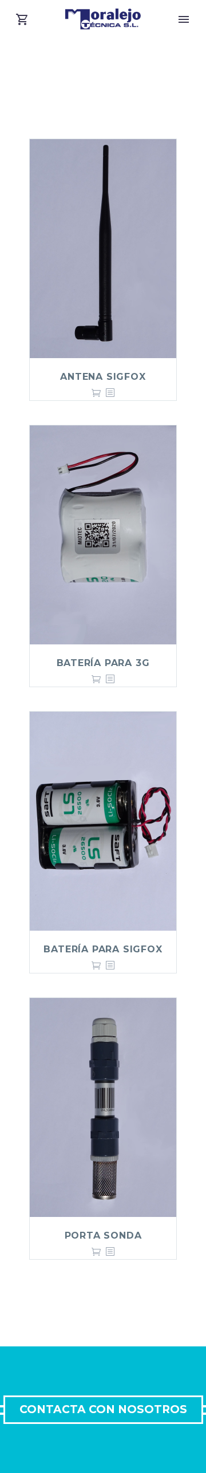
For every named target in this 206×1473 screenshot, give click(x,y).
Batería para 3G (103, 663)
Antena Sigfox (102, 376)
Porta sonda (103, 1235)
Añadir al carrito (96, 393)
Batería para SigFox (102, 949)
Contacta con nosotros (103, 1409)
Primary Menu (183, 19)
